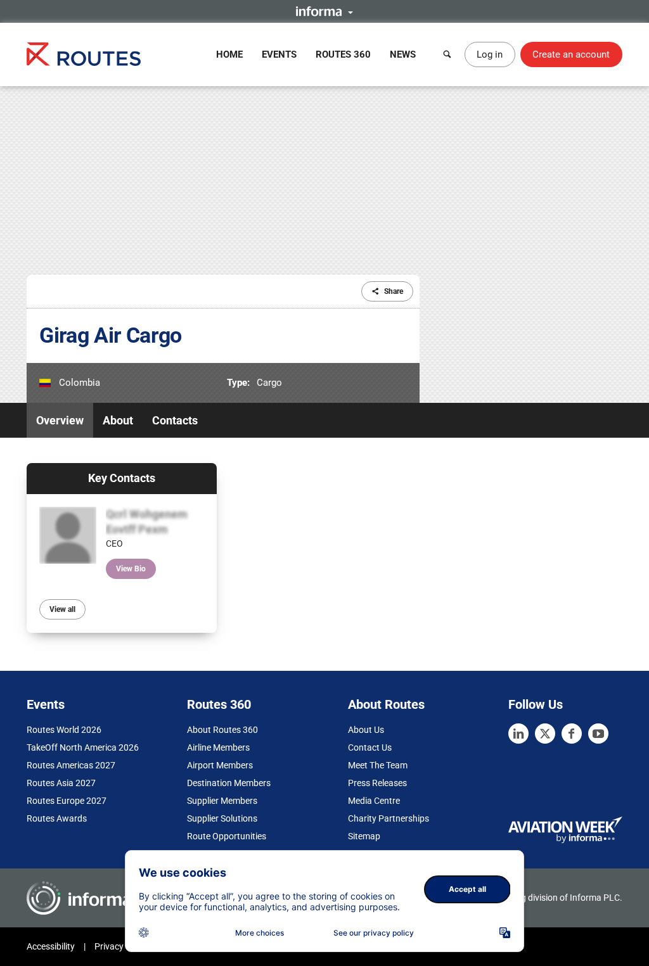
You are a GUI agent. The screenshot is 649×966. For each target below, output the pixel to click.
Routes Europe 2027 (66, 801)
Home (229, 54)
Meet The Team (378, 765)
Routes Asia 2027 (61, 783)
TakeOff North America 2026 (83, 747)
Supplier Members (222, 801)
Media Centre (374, 801)
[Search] (447, 54)
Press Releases (377, 783)
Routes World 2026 (64, 730)
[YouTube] (598, 733)
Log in (490, 54)
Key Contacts (121, 478)
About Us (366, 730)
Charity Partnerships (388, 818)
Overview (60, 420)
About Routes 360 (222, 730)
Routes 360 (343, 54)
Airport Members (220, 765)
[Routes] (84, 54)
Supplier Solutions (222, 818)
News (403, 54)
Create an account (571, 54)
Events (279, 54)
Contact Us (370, 747)
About (118, 420)
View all (62, 609)
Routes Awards (57, 818)
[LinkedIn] (518, 733)
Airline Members (218, 747)
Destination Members (229, 783)
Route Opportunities (226, 836)
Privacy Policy (121, 946)
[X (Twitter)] (545, 733)
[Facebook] (572, 733)
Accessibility (51, 946)
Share (393, 291)
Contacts (175, 420)
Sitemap (364, 836)
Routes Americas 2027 (71, 765)
